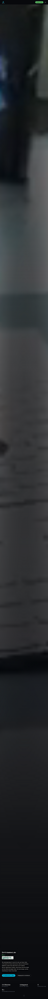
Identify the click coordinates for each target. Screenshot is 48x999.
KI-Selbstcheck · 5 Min (8, 975)
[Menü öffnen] (45, 2)
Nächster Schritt (39, 2)
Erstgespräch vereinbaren (24, 975)
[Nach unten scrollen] (24, 995)
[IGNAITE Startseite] (3, 2)
